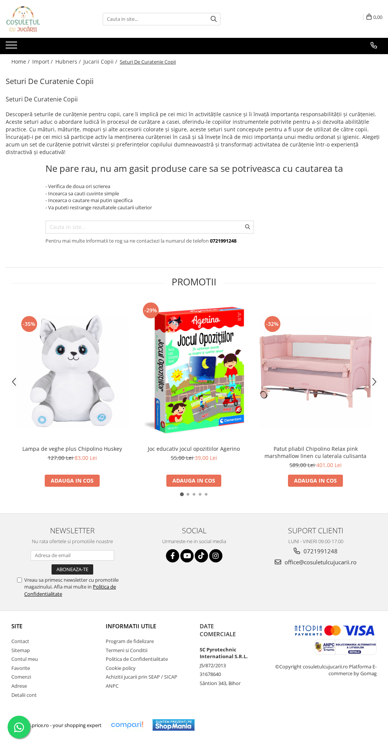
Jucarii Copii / (101, 61)
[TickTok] (201, 555)
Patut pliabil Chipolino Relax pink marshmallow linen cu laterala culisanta (315, 452)
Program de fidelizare (130, 641)
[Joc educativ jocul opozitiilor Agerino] (194, 371)
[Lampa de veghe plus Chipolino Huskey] (72, 371)
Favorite (20, 668)
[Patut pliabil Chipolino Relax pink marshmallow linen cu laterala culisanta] (315, 371)
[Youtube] (187, 555)
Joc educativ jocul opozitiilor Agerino (194, 448)
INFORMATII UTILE (131, 626)
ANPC (112, 685)
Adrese (19, 685)
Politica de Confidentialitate (137, 659)
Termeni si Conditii (126, 650)
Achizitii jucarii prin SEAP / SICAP (141, 676)
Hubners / (68, 61)
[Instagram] (215, 555)
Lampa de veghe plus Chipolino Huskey (72, 448)
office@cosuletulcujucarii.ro (320, 562)
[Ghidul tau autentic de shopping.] (127, 725)
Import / (43, 61)
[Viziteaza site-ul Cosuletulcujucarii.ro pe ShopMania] (173, 725)
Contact (20, 641)
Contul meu (24, 659)
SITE (16, 626)
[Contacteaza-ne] (373, 45)
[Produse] (12, 47)
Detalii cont (24, 694)
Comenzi (21, 676)
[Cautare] (214, 19)
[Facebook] (172, 555)
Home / (21, 61)
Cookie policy (121, 668)
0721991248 (320, 551)
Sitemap (20, 650)
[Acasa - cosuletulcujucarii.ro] (43, 19)
